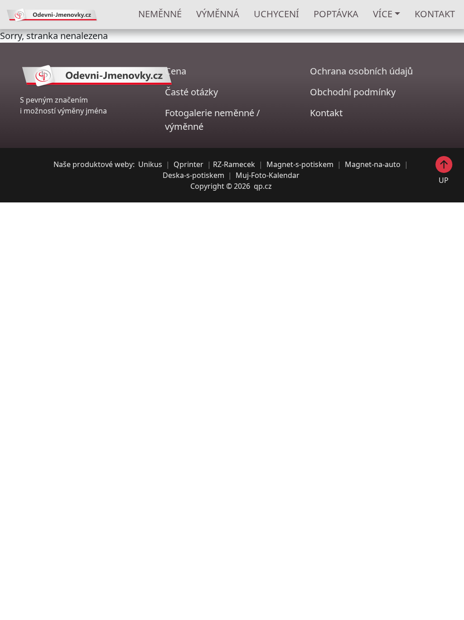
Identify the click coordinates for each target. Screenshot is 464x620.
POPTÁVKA (336, 14)
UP (444, 180)
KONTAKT (435, 14)
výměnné (184, 126)
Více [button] (382, 14)
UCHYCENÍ (276, 14)
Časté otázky (191, 92)
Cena (175, 71)
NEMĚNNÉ (160, 14)
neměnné (234, 113)
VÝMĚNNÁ (217, 14)
